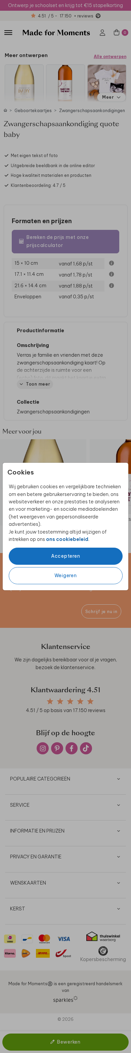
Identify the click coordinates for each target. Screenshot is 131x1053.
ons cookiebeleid (67, 539)
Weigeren (65, 575)
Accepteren (65, 556)
